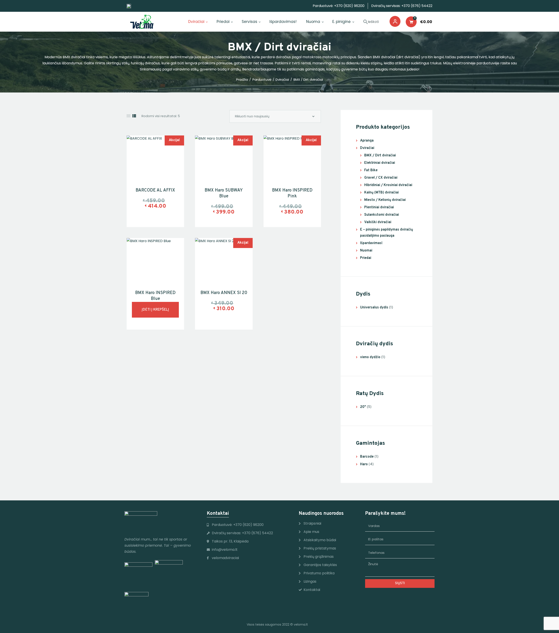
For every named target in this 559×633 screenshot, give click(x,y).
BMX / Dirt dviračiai (380, 155)
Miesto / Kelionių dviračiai (385, 200)
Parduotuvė (261, 79)
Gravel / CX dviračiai (380, 178)
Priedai (365, 258)
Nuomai (366, 250)
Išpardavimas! (371, 243)
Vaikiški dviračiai (377, 222)
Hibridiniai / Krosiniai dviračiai (388, 185)
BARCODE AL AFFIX (155, 190)
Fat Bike (371, 170)
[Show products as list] (134, 116)
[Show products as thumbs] (128, 116)
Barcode (367, 457)
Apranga (367, 141)
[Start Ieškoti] (365, 22)
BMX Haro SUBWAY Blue (224, 193)
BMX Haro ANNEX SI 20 (223, 293)
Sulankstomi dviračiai (381, 215)
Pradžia (242, 80)
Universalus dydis (374, 307)
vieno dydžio (370, 357)
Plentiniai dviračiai (379, 207)
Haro (364, 464)
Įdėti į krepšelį (155, 310)
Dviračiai (282, 80)
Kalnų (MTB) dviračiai (381, 192)
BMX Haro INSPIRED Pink (292, 193)
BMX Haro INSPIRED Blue (155, 296)
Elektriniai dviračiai (379, 163)
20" (363, 407)
